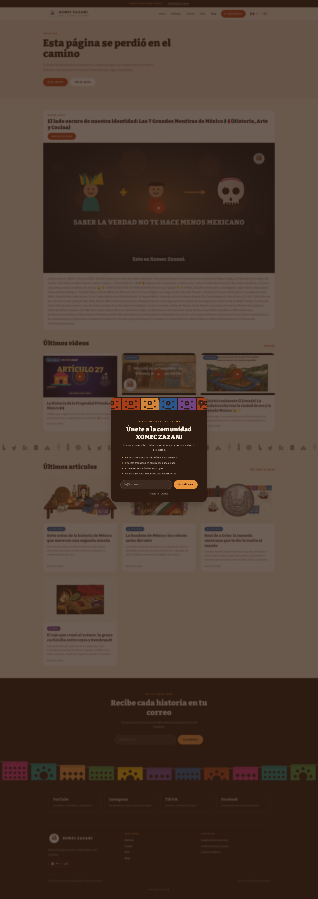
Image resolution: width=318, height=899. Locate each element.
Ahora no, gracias (159, 493)
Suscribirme (185, 484)
